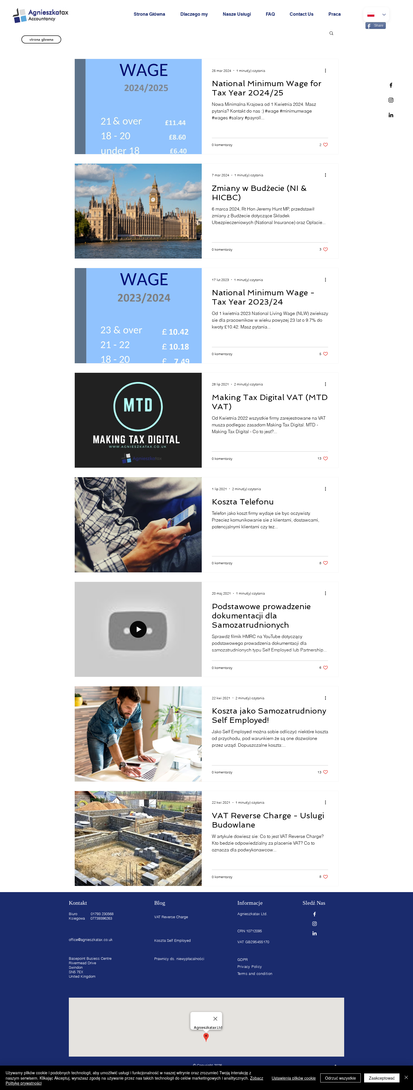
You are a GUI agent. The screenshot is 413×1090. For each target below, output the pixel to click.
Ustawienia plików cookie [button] (294, 1078)
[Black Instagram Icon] (391, 100)
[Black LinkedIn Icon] (391, 115)
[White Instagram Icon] (314, 924)
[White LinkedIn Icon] (314, 933)
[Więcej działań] (327, 70)
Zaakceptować (382, 1078)
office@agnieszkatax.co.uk (91, 939)
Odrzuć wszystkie (340, 1078)
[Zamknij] (406, 1078)
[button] (331, 33)
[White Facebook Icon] (314, 914)
